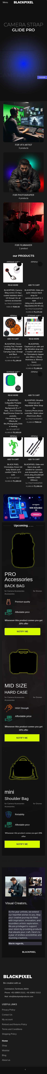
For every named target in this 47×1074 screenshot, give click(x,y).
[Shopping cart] (45, 2)
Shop (4, 1046)
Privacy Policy (8, 1010)
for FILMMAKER (34, 365)
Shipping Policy (9, 1034)
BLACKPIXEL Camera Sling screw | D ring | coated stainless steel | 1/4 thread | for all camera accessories (13, 295)
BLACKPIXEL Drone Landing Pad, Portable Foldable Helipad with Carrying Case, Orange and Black (13, 349)
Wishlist (5, 1050)
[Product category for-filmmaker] (23, 226)
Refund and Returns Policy (14, 1024)
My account (7, 1019)
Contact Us (7, 1015)
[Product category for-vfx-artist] (23, 126)
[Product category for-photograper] (23, 176)
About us (6, 1060)
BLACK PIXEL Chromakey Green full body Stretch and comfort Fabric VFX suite (13, 469)
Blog (4, 1055)
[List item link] (23, 992)
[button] (34, 285)
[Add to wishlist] (19, 264)
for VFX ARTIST (13, 357)
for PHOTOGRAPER (13, 304)
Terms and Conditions (12, 1029)
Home (5, 1041)
